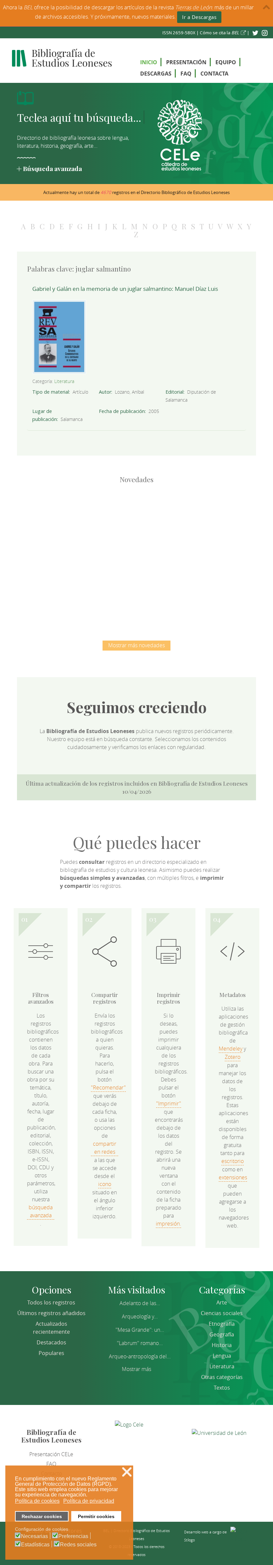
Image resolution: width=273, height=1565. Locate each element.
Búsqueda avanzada (52, 168)
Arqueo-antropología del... (140, 1356)
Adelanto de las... (140, 1303)
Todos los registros (51, 1302)
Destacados (51, 1342)
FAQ (185, 73)
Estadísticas (35, 1544)
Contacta (214, 73)
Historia (222, 1345)
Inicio (148, 62)
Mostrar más (136, 1369)
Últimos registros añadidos (51, 1313)
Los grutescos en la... (136, 520)
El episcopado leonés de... (66, 520)
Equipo (225, 62)
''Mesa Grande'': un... (140, 1329)
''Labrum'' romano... (140, 1343)
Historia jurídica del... (206, 520)
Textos (222, 1387)
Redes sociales (78, 1544)
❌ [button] (127, 1472)
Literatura (64, 381)
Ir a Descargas (199, 17)
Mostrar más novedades (136, 645)
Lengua (222, 1355)
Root (78, 532)
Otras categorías (222, 1377)
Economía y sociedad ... (171, 589)
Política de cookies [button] (37, 1501)
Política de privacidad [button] (88, 1501)
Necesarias (34, 1536)
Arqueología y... (140, 1316)
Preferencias (73, 1536)
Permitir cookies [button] (96, 1516)
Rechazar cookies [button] (42, 1516)
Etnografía (222, 1323)
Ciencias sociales (222, 1313)
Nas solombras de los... (101, 589)
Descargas (155, 73)
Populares (51, 1353)
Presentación (186, 62)
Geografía (221, 1334)
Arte (221, 1302)
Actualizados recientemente (51, 1327)
